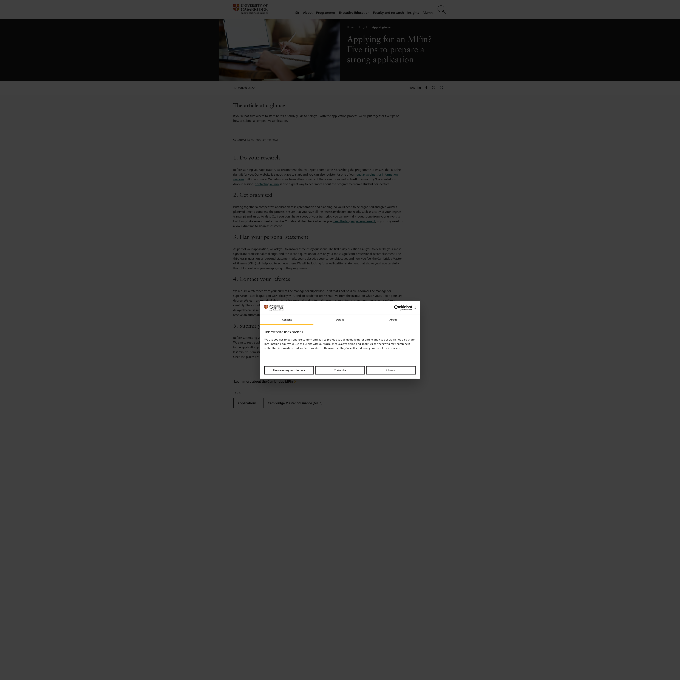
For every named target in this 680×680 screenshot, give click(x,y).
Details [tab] (340, 319)
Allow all (391, 370)
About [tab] (393, 319)
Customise (340, 370)
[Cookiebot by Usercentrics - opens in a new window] (400, 308)
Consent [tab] (287, 319)
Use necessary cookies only (289, 370)
